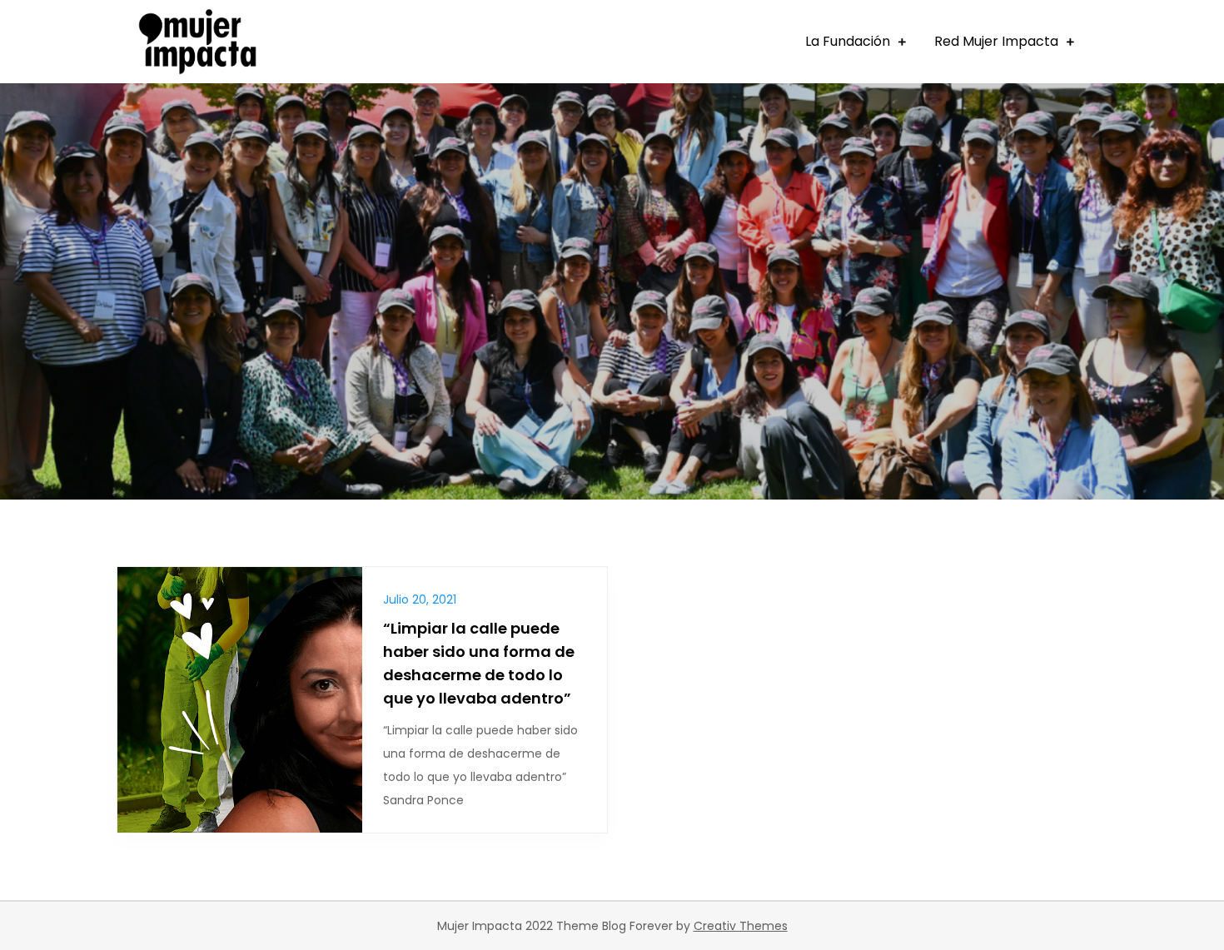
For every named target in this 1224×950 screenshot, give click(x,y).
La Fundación (847, 41)
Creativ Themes (741, 926)
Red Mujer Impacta (996, 41)
